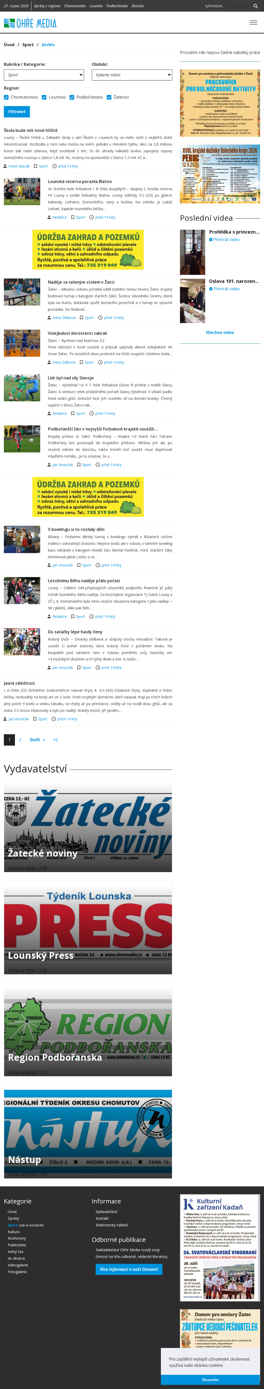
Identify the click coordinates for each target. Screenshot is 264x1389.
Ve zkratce (16, 1258)
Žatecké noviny (43, 853)
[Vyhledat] (255, 6)
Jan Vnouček (63, 464)
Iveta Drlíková (65, 317)
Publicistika (17, 1244)
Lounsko (96, 5)
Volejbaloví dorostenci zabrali (77, 333)
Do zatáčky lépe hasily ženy (75, 632)
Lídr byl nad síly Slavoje (71, 378)
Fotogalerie (17, 1271)
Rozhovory (17, 1238)
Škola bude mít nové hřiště (30, 130)
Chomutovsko (75, 5)
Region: (11, 88)
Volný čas (15, 1251)
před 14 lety (68, 166)
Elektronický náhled (112, 1225)
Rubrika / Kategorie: (25, 64)
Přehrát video (226, 239)
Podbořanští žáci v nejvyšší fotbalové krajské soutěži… (103, 429)
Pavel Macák (20, 166)
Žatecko (137, 5)
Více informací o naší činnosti (129, 1269)
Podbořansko (117, 5)
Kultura (14, 1231)
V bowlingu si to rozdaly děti (76, 529)
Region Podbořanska (55, 1057)
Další (35, 740)
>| (55, 740)
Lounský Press (41, 955)
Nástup (24, 1159)
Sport (28, 44)
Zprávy (13, 1218)
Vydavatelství (106, 1211)
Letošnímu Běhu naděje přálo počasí (84, 581)
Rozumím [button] (210, 1380)
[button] (224, 1366)
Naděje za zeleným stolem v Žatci (81, 282)
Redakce (60, 217)
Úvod (9, 44)
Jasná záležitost (19, 683)
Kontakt (102, 1218)
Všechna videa (220, 332)
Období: (100, 64)
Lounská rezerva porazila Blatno (80, 181)
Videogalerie (18, 1265)
